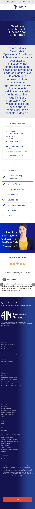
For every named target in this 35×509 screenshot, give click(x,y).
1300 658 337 (26, 305)
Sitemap (3, 451)
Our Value (3, 351)
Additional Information (17, 205)
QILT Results (4, 353)
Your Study (4, 347)
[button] (1, 284)
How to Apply (4, 406)
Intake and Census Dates (7, 414)
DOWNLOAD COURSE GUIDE (17, 151)
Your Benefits (4, 349)
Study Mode (12, 194)
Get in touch (10, 246)
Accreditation (13, 210)
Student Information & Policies (9, 439)
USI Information (5, 445)
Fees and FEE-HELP (6, 443)
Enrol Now (28, 2)
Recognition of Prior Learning (8, 410)
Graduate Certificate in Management (10, 381)
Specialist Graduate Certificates (9, 379)
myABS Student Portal (7, 437)
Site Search (5, 2)
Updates (3, 359)
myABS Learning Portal (16, 2)
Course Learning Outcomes (14, 177)
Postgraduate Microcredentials (9, 377)
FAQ (9, 215)
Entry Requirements (16, 189)
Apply (2, 416)
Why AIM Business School (8, 344)
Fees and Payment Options (8, 412)
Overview (11, 170)
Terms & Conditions (6, 447)
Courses (3, 375)
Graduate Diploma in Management (10, 384)
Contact (3, 458)
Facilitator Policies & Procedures (9, 441)
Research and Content (7, 361)
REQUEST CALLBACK (17, 155)
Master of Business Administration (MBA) (11, 385)
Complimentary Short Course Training (11, 355)
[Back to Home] (18, 7)
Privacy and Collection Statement (9, 449)
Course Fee (12, 200)
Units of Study (13, 184)
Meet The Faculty (5, 357)
